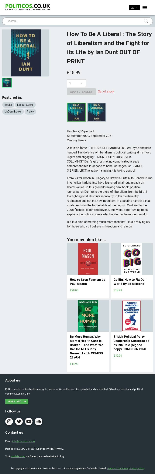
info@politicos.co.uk (23, 441)
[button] (76, 83)
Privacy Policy (136, 468)
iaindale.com (18, 456)
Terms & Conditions (117, 468)
